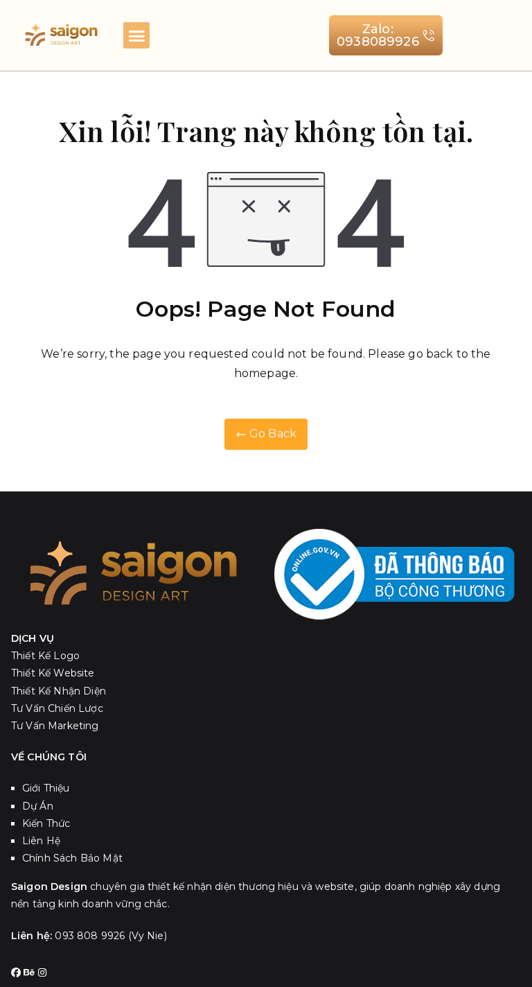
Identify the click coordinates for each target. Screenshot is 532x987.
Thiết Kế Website (53, 673)
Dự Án (37, 806)
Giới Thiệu (46, 788)
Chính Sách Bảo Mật (72, 858)
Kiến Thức (46, 823)
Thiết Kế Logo (45, 655)
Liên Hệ (41, 841)
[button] (136, 35)
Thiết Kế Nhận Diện (58, 691)
